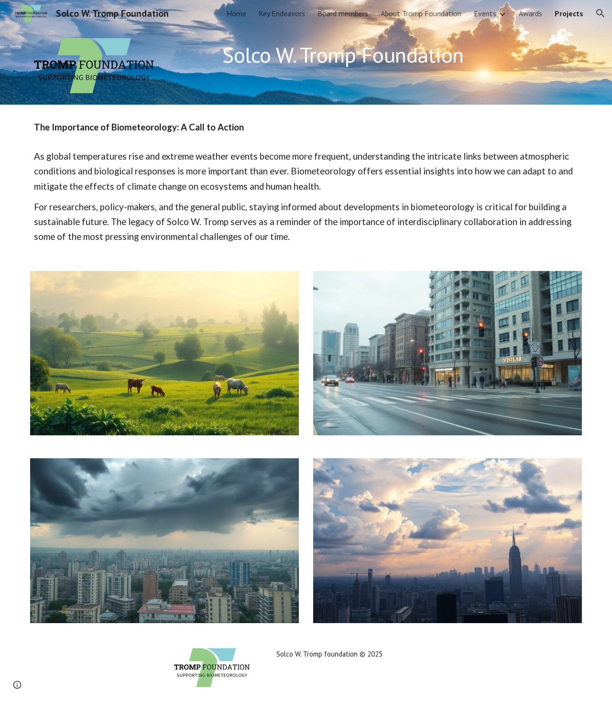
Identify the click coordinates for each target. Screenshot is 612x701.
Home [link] (236, 13)
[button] (600, 13)
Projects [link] (569, 13)
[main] (353, 55)
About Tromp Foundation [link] (421, 13)
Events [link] (485, 13)
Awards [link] (530, 13)
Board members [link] (342, 13)
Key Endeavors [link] (282, 13)
